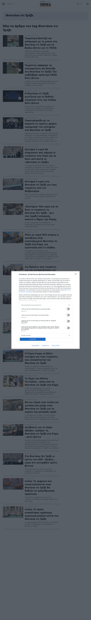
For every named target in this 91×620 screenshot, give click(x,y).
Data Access (45, 345)
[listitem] (45, 305)
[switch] (67, 309)
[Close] (76, 274)
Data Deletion (35, 345)
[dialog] (45, 310)
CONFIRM (32, 339)
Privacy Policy (55, 345)
